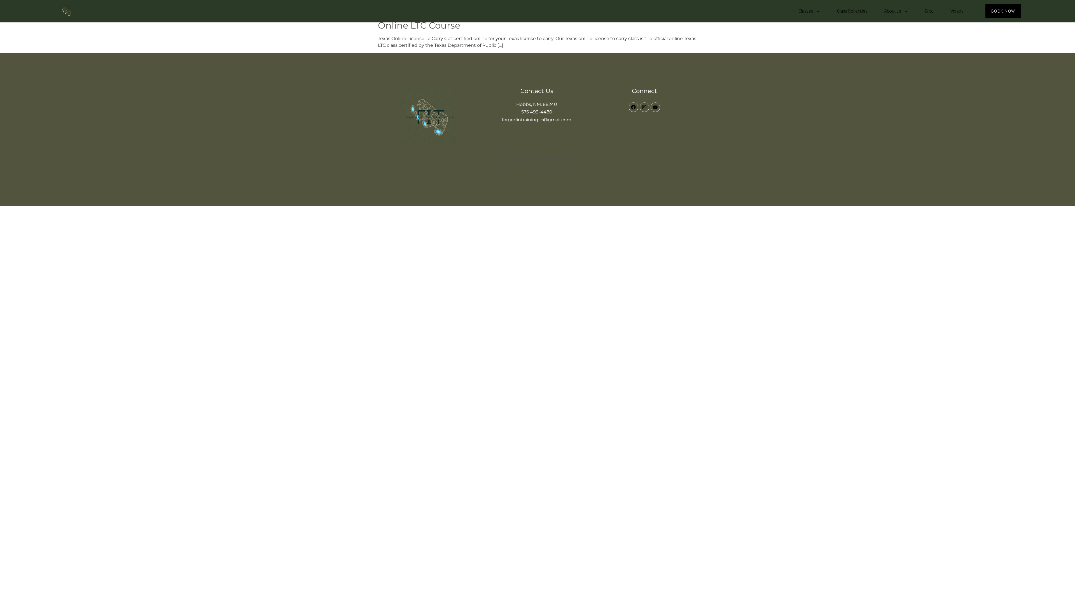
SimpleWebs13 (561, 164)
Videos (956, 11)
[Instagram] (644, 107)
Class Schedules (852, 11)
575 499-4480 (536, 112)
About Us (892, 11)
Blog (929, 11)
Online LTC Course (419, 25)
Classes (805, 11)
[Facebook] (633, 107)
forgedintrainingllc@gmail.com (536, 119)
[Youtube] (655, 107)
